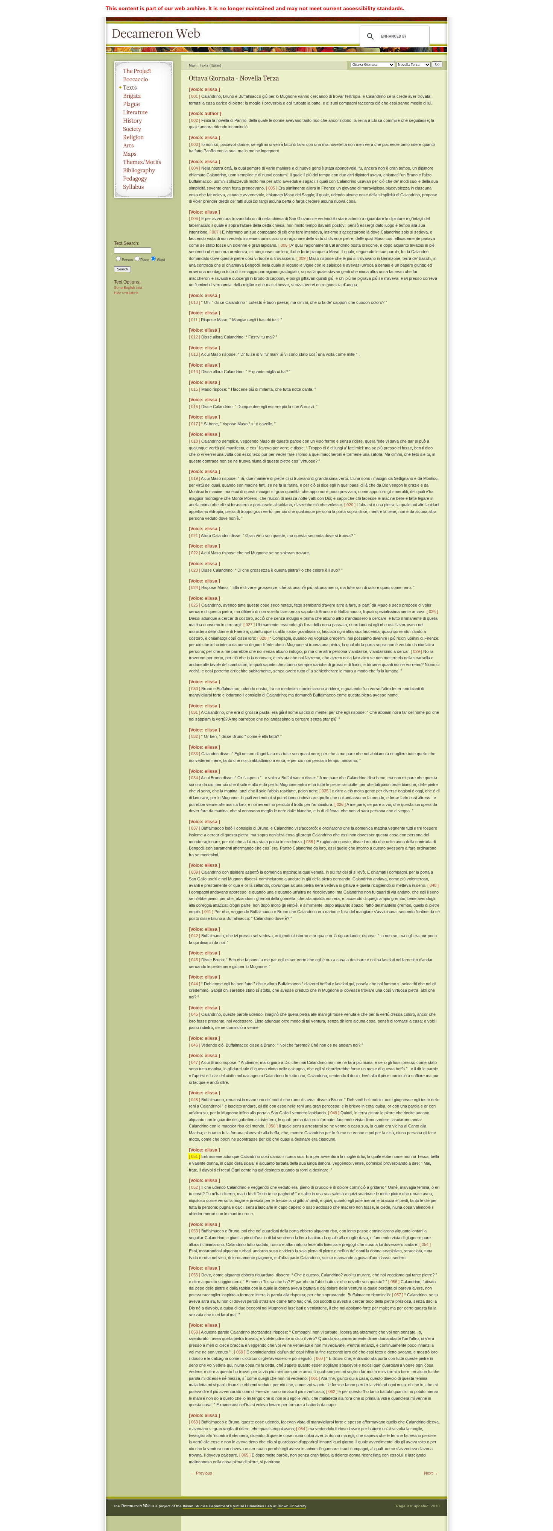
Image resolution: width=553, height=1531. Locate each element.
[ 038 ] (309, 841)
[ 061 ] (314, 1378)
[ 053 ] (194, 1231)
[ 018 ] (194, 441)
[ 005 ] (271, 188)
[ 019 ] (194, 478)
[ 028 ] (263, 638)
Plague (143, 104)
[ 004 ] (194, 168)
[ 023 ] (194, 570)
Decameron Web (158, 33)
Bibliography (143, 170)
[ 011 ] (194, 319)
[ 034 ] (194, 777)
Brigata (143, 96)
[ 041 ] (207, 911)
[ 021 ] (194, 535)
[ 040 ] (433, 885)
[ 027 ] (249, 624)
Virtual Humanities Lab (252, 1506)
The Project (143, 71)
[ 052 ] (194, 1187)
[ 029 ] (416, 651)
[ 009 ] (302, 258)
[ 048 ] (194, 1099)
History (143, 121)
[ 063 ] (194, 1422)
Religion (143, 137)
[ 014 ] (194, 371)
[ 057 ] (397, 1295)
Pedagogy (143, 178)
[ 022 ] (194, 553)
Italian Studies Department (206, 1506)
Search (122, 269)
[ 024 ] (194, 587)
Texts (143, 87)
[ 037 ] (194, 828)
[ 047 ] (194, 1062)
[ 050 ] (272, 1126)
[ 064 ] (301, 1428)
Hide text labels (126, 293)
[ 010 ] (194, 302)
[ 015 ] (194, 389)
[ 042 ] (194, 935)
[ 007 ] (215, 232)
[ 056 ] (394, 1281)
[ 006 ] (194, 218)
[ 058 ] (194, 1332)
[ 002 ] (194, 120)
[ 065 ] (245, 1455)
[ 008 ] (284, 245)
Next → (431, 1473)
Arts (143, 145)
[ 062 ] (331, 1391)
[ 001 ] (194, 96)
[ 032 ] (194, 736)
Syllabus (143, 187)
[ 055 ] (194, 1275)
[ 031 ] (194, 712)
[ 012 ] (194, 337)
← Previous (201, 1473)
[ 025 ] (194, 605)
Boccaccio (143, 79)
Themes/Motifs (143, 162)
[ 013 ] (194, 354)
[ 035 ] (325, 791)
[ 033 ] (194, 753)
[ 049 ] (333, 1113)
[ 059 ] (239, 1352)
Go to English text (128, 288)
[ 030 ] (194, 688)
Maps (143, 154)
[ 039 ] (194, 872)
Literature (143, 112)
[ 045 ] (194, 1014)
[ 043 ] (194, 959)
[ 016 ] (194, 406)
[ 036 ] (340, 804)
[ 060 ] (319, 1358)
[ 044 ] (194, 984)
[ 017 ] (194, 424)
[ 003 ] (194, 144)
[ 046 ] (194, 1045)
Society (143, 129)
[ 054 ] (425, 1244)
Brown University (292, 1506)
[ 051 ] (194, 1156)
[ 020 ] (350, 504)
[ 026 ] (432, 611)
